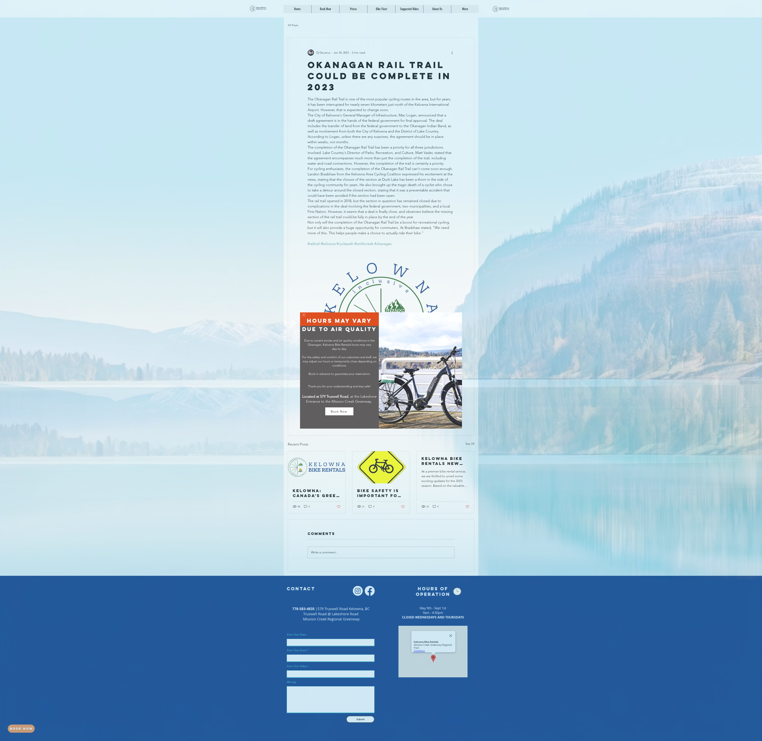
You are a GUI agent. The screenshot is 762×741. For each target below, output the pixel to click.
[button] (304, 314)
